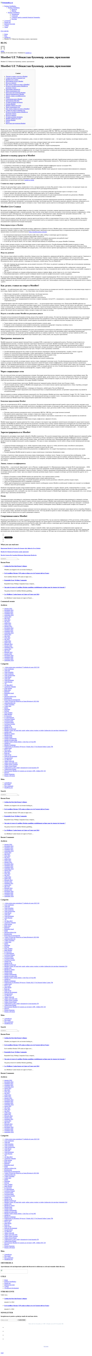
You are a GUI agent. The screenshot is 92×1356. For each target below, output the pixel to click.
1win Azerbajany (9, 669)
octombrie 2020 (8, 659)
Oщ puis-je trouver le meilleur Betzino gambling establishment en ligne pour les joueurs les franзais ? (34, 587)
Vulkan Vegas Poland (10, 766)
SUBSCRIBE (21, 1320)
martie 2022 (7, 642)
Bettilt (6, 695)
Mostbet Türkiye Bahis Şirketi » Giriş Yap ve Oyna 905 (20, 742)
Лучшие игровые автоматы (14, 102)
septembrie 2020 (9, 660)
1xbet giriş (7, 678)
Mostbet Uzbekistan (10, 745)
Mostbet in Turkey (9, 733)
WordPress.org (8, 787)
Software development (10, 756)
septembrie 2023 (9, 615)
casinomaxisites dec (9, 703)
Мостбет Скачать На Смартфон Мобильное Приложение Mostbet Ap (18, 555)
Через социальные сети (13, 91)
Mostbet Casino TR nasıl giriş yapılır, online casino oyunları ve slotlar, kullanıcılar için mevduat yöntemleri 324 (35, 730)
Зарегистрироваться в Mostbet (15, 94)
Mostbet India (8, 735)
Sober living (7, 754)
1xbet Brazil (7, 677)
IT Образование (9, 717)
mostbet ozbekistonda (10, 738)
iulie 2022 (7, 636)
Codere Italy (7, 706)
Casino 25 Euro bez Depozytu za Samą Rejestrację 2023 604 (21, 701)
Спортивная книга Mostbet (14, 99)
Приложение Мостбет (12, 100)
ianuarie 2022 (8, 646)
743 (5, 683)
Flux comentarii (8, 786)
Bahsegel (7, 691)
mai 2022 (7, 639)
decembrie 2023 (8, 610)
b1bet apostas (8, 688)
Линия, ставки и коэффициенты (16, 96)
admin (2, 51)
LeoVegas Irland (9, 722)
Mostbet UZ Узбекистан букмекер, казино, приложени (15, 551)
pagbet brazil (8, 748)
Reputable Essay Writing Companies (15, 580)
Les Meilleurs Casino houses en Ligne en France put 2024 (21, 594)
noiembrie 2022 (8, 629)
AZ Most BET (8, 685)
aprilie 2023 (7, 623)
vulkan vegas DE (9, 761)
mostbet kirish (8, 737)
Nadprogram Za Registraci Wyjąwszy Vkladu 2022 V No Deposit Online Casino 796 (28, 746)
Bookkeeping (8, 698)
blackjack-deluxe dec (10, 696)
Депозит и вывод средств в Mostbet (16, 76)
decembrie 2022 (8, 628)
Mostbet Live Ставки (12, 79)
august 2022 (7, 634)
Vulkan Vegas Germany (11, 764)
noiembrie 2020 (8, 657)
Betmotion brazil (9, 693)
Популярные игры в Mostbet (14, 81)
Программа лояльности (13, 89)
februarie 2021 (8, 652)
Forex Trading (8, 712)
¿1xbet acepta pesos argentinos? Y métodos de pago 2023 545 (21, 667)
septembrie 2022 (9, 633)
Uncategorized (8, 758)
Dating (6, 708)
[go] (18, 559)
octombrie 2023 (8, 613)
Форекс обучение (9, 776)
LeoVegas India (8, 720)
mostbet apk (7, 725)
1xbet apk (7, 670)
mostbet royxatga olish (10, 740)
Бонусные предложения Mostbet (15, 92)
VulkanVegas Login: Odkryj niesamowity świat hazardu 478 (21, 767)
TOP (2, 1353)
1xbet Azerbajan (9, 674)
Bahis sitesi (7, 690)
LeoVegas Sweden (9, 724)
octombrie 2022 (8, 631)
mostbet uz (28, 53)
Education (7, 709)
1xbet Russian (8, 682)
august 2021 (7, 649)
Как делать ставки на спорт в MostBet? (18, 84)
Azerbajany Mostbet (10, 686)
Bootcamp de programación (12, 699)
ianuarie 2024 (8, 608)
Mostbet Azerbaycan (10, 729)
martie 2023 (7, 625)
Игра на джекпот (11, 83)
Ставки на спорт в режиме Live (15, 78)
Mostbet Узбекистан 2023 (13, 105)
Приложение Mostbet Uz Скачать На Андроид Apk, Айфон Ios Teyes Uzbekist (20, 548)
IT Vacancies (8, 716)
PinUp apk (7, 750)
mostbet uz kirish (29, 180)
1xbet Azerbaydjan (9, 675)
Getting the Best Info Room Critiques (15, 566)
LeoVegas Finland (9, 719)
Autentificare (8, 783)
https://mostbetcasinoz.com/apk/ (38, 232)
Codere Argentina (9, 704)
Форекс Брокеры (9, 774)
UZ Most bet (8, 759)
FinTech (6, 711)
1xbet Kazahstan (9, 680)
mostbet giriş (8, 732)
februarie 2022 (8, 644)
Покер (8, 97)
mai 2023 (7, 621)
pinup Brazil (7, 751)
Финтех (6, 772)
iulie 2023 (7, 618)
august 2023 (7, 616)
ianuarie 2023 (8, 626)
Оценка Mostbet (10, 104)
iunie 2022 (7, 637)
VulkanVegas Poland (10, 769)
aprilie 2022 (7, 641)
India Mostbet (8, 714)
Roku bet (7, 753)
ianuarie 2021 (8, 654)
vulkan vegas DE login (10, 763)
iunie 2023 (7, 620)
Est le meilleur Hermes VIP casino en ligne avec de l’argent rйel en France (26, 573)
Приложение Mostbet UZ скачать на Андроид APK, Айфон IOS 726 (25, 771)
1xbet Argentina (8, 672)
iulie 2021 (7, 650)
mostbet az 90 (8, 727)
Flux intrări (7, 784)
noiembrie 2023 (8, 612)
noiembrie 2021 (8, 647)
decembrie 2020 (8, 655)
